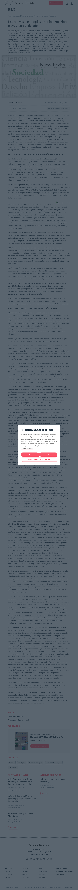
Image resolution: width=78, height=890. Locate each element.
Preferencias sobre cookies (39, 459)
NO (30, 454)
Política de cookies (27, 448)
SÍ (48, 454)
